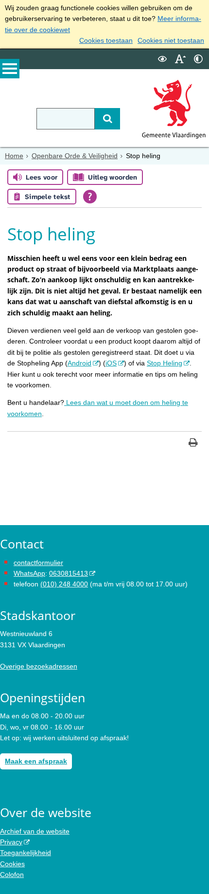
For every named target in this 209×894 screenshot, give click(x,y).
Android (79, 363)
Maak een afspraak (36, 761)
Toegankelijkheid (25, 853)
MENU (9, 68)
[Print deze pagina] (193, 444)
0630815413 (68, 573)
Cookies (12, 864)
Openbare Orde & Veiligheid (75, 156)
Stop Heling (164, 363)
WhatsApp (29, 573)
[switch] (162, 59)
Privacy (11, 842)
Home (14, 156)
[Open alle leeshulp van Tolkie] (90, 196)
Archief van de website (35, 831)
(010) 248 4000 (64, 584)
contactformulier (38, 562)
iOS (111, 363)
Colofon (12, 874)
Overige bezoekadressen (38, 666)
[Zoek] (107, 118)
